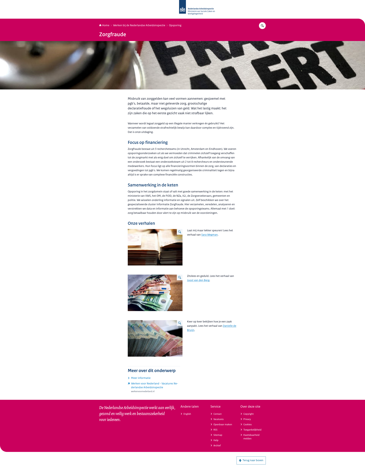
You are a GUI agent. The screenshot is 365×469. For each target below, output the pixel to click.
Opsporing (175, 25)
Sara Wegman (209, 234)
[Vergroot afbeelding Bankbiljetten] (179, 232)
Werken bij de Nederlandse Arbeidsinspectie (139, 25)
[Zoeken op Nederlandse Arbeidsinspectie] (262, 25)
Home (105, 25)
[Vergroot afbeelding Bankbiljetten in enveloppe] (179, 277)
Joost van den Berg (198, 280)
